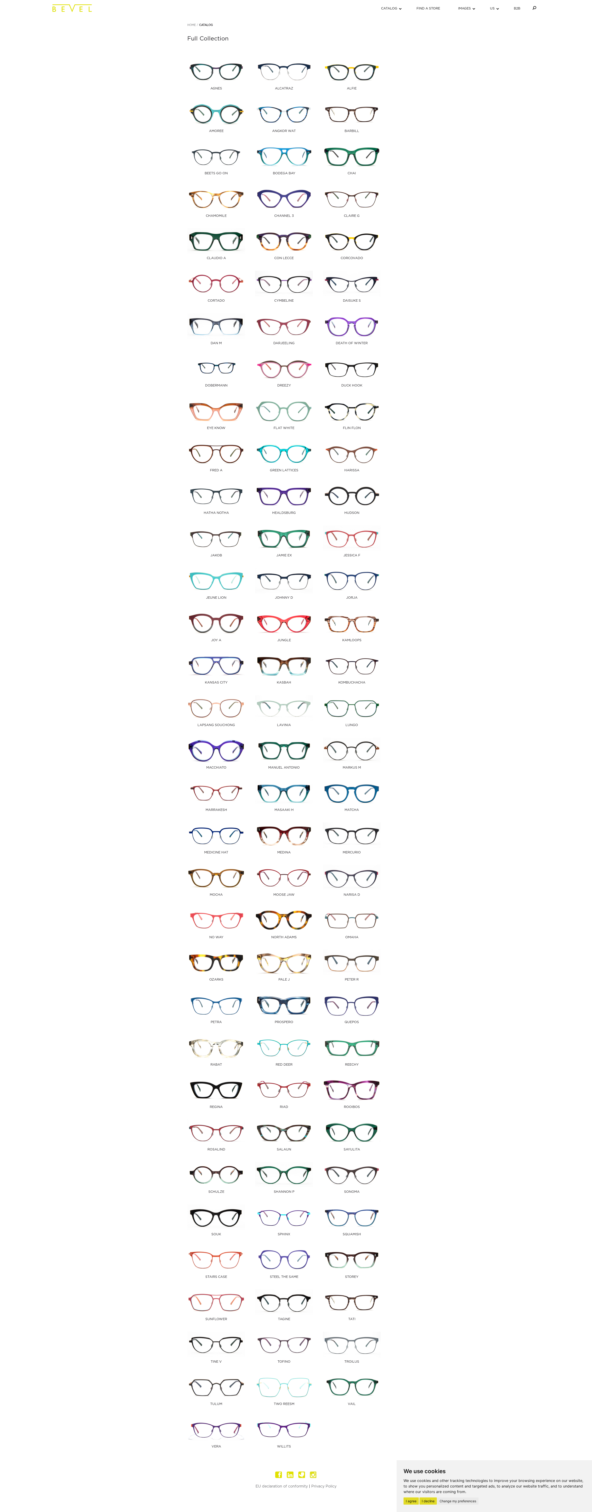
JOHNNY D (284, 597)
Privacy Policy (323, 1486)
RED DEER (284, 1064)
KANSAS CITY (216, 682)
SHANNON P (284, 1191)
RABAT (216, 1064)
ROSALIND (216, 1149)
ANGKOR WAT (284, 131)
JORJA (352, 597)
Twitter (301, 1475)
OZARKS (216, 979)
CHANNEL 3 (284, 216)
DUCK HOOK (351, 385)
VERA (216, 1446)
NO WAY (216, 937)
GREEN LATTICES (284, 470)
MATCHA (352, 810)
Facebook (278, 1475)
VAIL (352, 1404)
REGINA (216, 1107)
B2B (517, 8)
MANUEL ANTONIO (284, 767)
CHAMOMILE (216, 216)
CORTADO (216, 300)
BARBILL (352, 131)
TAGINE (284, 1319)
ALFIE (352, 88)
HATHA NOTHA (216, 513)
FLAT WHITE (284, 428)
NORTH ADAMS (284, 937)
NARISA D (352, 894)
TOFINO (284, 1361)
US (492, 8)
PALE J (284, 979)
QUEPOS (352, 1022)
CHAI (352, 173)
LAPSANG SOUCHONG (216, 725)
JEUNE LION (216, 597)
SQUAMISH (352, 1234)
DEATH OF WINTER (352, 343)
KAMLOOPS (351, 640)
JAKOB (216, 555)
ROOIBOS (352, 1107)
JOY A (216, 640)
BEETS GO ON (216, 173)
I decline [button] (428, 1501)
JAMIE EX (284, 555)
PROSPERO (284, 1022)
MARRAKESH (216, 810)
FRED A (216, 470)
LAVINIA (284, 725)
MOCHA (216, 894)
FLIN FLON (352, 428)
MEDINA (284, 852)
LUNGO (351, 725)
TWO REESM (284, 1404)
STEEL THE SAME (284, 1277)
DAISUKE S (352, 300)
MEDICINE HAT (216, 852)
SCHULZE (216, 1191)
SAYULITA (352, 1149)
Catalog (206, 25)
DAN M (216, 343)
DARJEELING (284, 343)
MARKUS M (352, 767)
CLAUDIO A (216, 258)
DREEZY (284, 385)
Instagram (313, 1475)
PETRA (216, 1022)
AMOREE (216, 131)
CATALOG (389, 8)
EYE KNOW (216, 428)
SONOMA (352, 1191)
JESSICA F (351, 555)
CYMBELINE (284, 300)
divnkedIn (290, 1475)
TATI (351, 1319)
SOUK (216, 1234)
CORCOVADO (352, 258)
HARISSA (351, 470)
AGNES (216, 88)
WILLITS (284, 1446)
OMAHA (351, 937)
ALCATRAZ (284, 88)
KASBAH (284, 682)
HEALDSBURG (284, 513)
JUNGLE (284, 640)
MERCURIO (352, 852)
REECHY (352, 1064)
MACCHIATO (216, 767)
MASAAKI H (284, 810)
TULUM (216, 1404)
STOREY (351, 1277)
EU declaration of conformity (282, 1486)
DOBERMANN (216, 385)
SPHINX (284, 1234)
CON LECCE (284, 258)
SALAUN (284, 1149)
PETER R (352, 979)
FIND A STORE (428, 8)
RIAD (284, 1107)
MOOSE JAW (284, 894)
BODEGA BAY (284, 173)
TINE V (216, 1361)
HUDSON (351, 513)
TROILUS (351, 1361)
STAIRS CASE (216, 1277)
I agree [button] (411, 1501)
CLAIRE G (352, 216)
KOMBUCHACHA (351, 682)
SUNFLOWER (216, 1319)
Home (191, 25)
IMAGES (464, 8)
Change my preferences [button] (458, 1501)
